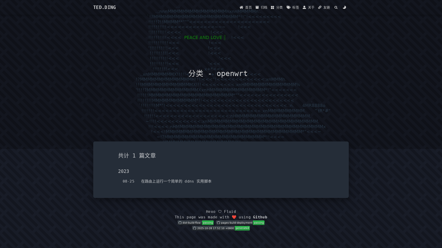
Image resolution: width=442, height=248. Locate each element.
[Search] (336, 7)
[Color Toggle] (344, 7)
